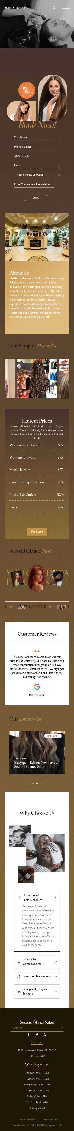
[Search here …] (54, 7)
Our (25, 719)
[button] (37, 532)
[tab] (37, 897)
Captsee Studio (55, 1125)
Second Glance (30, 551)
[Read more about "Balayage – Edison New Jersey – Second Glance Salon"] (37, 752)
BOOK (36, 198)
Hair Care (53, 736)
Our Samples (32, 346)
